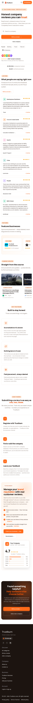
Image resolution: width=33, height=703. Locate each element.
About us (4, 664)
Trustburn (7, 631)
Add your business (7, 681)
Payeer (9, 181)
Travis (4, 112)
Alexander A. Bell (7, 193)
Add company (16, 41)
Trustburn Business (7, 675)
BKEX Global (10, 201)
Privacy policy (5, 699)
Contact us (5, 667)
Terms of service (15, 699)
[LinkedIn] (10, 643)
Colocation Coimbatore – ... (9, 132)
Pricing (4, 678)
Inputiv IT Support (7, 153)
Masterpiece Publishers (13, 99)
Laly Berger (5, 214)
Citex (8, 160)
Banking (9, 46)
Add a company (6, 656)
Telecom (22, 46)
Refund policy (25, 699)
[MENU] (2, 2)
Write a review (6, 653)
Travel (15, 46)
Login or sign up (6, 689)
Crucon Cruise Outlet (13, 119)
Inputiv (9, 140)
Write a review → (7, 91)
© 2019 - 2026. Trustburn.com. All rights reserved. (15, 696)
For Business (7, 50)
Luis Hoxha (5, 173)
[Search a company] (21, 2)
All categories (5, 650)
